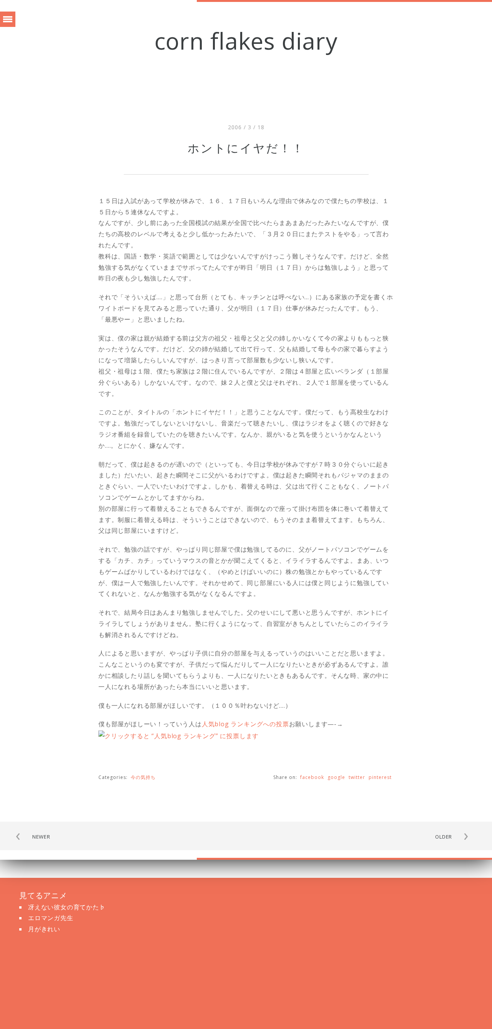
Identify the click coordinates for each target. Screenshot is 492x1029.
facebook (312, 777)
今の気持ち (143, 777)
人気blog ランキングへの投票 (245, 724)
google (336, 777)
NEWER (41, 836)
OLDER (443, 836)
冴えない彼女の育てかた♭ (67, 907)
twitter (357, 777)
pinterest (380, 777)
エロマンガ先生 (50, 918)
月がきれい (44, 929)
